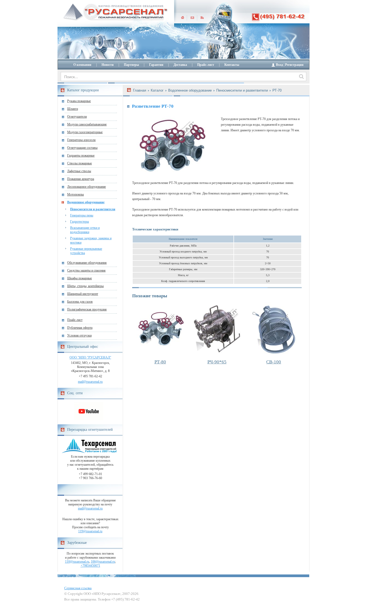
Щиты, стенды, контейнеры (85, 286)
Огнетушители (77, 116)
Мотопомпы (75, 194)
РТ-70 (277, 90)
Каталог (157, 90)
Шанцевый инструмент (82, 294)
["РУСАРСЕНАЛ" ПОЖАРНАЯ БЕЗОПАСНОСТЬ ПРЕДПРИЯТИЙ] (115, 12)
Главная (139, 90)
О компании (82, 65)
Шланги (72, 109)
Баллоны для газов (80, 301)
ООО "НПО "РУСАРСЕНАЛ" (90, 357)
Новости (108, 65)
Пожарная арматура (80, 179)
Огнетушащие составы (82, 148)
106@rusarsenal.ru (103, 561)
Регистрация (294, 65)
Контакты (231, 65)
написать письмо (192, 17)
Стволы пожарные (79, 163)
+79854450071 (90, 565)
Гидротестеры (79, 221)
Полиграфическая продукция (87, 309)
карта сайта (202, 17)
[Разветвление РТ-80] (160, 329)
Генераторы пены (81, 215)
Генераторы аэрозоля (81, 140)
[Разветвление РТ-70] (172, 145)
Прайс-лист (205, 65)
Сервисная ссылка (78, 588)
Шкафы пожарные (79, 278)
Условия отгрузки (79, 335)
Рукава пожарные (79, 101)
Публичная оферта (79, 328)
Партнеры (131, 65)
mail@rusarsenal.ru (90, 382)
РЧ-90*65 (216, 361)
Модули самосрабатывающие (87, 124)
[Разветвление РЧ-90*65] (217, 329)
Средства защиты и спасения (86, 270)
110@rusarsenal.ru (77, 561)
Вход (279, 65)
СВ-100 (273, 361)
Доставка (180, 65)
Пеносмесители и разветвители (92, 209)
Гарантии (156, 65)
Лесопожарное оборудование (86, 187)
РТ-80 (160, 361)
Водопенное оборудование (86, 202)
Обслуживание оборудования (87, 263)
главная (182, 17)
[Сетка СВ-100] (274, 329)
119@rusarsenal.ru (90, 531)
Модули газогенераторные (85, 132)
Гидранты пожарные (81, 155)
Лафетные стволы (79, 171)
